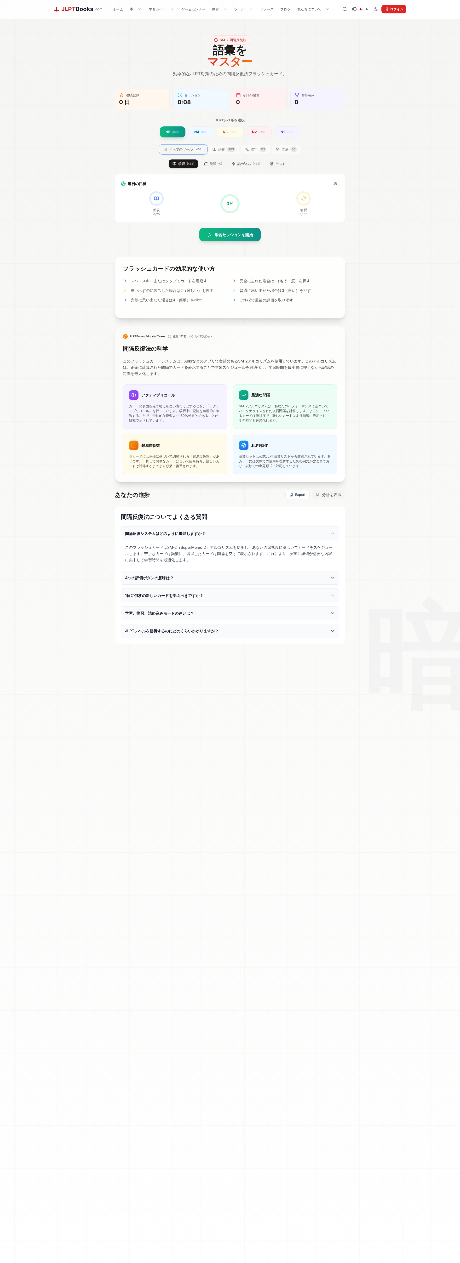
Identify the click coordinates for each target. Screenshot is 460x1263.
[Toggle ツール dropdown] (250, 9)
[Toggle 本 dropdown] (139, 9)
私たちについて (309, 9)
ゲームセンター (193, 9)
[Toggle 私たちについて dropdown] (327, 9)
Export (300, 495)
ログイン (396, 9)
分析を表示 (331, 494)
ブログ (285, 9)
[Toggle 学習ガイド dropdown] (172, 9)
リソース (267, 9)
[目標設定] (335, 183)
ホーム (118, 9)
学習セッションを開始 (234, 234)
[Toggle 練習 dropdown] (225, 9)
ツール (239, 9)
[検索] (344, 9)
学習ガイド (157, 9)
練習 (215, 9)
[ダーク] (375, 9)
